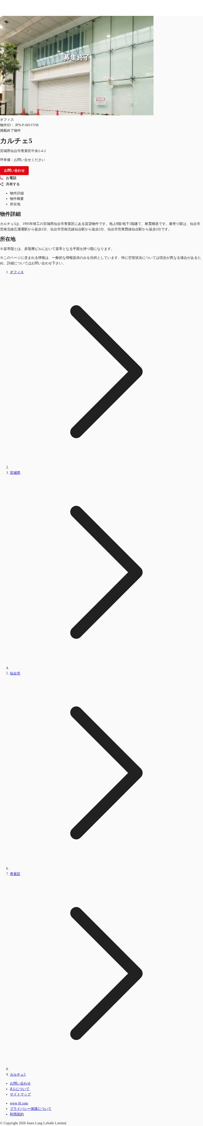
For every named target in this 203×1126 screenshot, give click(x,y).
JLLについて (19, 1089)
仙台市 (15, 673)
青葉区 (15, 874)
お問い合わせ (20, 1083)
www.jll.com (19, 1103)
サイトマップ (20, 1094)
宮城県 (15, 473)
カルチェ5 (17, 1074)
